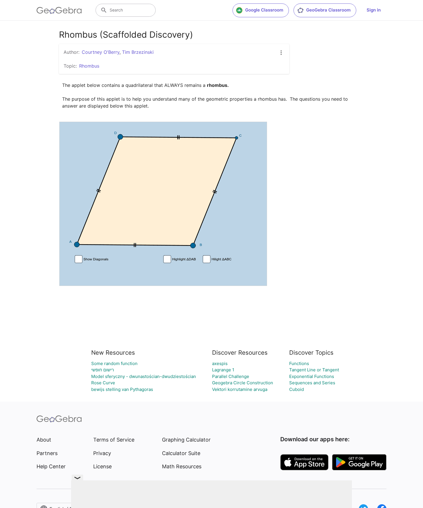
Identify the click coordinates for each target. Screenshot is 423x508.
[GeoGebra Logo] (59, 10)
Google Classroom (264, 10)
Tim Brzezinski (138, 52)
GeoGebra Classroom (328, 10)
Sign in (374, 10)
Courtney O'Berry (100, 52)
